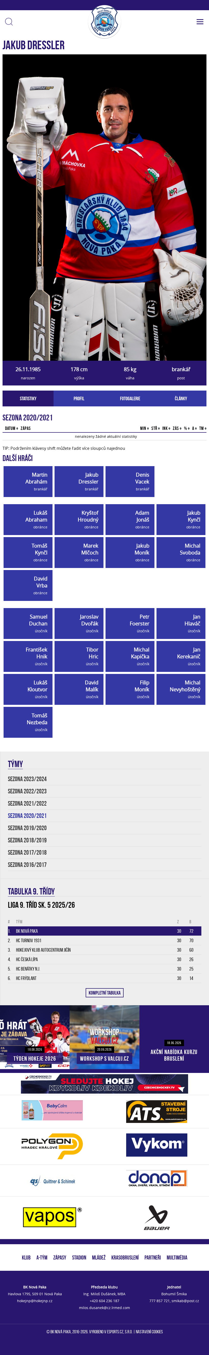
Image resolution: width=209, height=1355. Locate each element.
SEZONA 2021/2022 (27, 803)
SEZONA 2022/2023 (27, 791)
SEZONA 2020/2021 (27, 815)
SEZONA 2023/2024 (27, 779)
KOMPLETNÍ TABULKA (105, 993)
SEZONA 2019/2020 (27, 828)
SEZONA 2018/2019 (27, 840)
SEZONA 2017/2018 (27, 852)
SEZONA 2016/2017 (27, 864)
